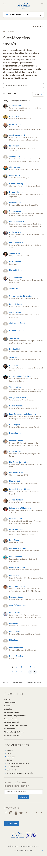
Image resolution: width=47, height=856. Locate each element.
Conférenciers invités (19, 14)
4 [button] (26, 667)
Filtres (36, 94)
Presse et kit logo (10, 719)
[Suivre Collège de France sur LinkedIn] (26, 812)
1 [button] (13, 667)
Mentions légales (27, 846)
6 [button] (35, 667)
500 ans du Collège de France (14, 716)
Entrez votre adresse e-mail (16, 792)
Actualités (8, 709)
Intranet (10, 750)
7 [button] (13, 672)
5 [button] (31, 667)
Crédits (36, 846)
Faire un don (12, 823)
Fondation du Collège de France (18, 763)
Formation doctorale (11, 722)
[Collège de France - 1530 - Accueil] (23, 6)
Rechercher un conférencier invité (16, 86)
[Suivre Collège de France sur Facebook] (5, 812)
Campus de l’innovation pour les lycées (20, 773)
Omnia (9, 754)
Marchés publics (10, 729)
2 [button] (17, 667)
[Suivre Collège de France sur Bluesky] (21, 812)
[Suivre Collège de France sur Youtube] (31, 812)
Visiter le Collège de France (14, 732)
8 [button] (17, 672)
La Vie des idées (12, 770)
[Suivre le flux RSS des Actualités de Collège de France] (36, 812)
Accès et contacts (14, 846)
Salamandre (11, 757)
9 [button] (22, 672)
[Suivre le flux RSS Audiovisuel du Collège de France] (41, 812)
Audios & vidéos (10, 703)
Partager (38, 27)
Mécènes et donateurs (12, 735)
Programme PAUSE (13, 767)
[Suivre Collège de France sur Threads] (15, 812)
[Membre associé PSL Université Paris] (31, 835)
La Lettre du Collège (11, 712)
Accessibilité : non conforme (23, 851)
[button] (30, 672)
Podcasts (7, 706)
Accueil (5, 682)
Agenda (7, 699)
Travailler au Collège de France (15, 725)
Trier (5, 100)
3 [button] (22, 667)
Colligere (10, 760)
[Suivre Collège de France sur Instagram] (10, 812)
